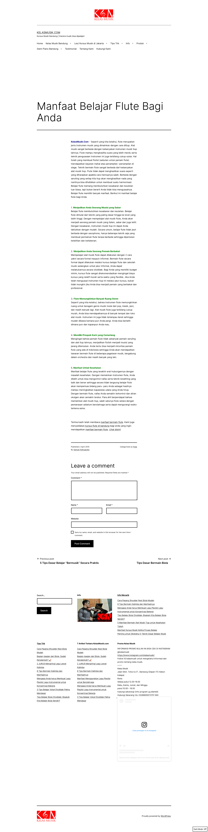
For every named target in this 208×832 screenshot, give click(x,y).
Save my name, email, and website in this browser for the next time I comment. (103, 533)
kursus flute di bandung (97, 426)
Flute (135, 447)
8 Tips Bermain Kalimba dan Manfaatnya (136, 604)
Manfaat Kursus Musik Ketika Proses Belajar (137, 630)
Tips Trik (114, 43)
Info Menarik (123, 595)
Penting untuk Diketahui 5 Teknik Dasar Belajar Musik (141, 634)
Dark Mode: (198, 829)
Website (75, 519)
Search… (41, 595)
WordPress (166, 816)
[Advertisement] (104, 71)
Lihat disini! (115, 429)
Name (74, 505)
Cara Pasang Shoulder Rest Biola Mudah (135, 600)
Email (109, 505)
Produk (140, 43)
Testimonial (71, 49)
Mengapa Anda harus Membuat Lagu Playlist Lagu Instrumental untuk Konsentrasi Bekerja (54, 682)
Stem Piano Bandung (47, 49)
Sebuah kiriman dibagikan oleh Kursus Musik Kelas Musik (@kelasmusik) (144, 757)
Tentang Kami (86, 49)
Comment (76, 478)
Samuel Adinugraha (81, 450)
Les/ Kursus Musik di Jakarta (89, 43)
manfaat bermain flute (112, 422)
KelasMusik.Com (48, 32)
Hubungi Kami (103, 49)
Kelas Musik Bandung (57, 43)
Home (40, 43)
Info (128, 43)
